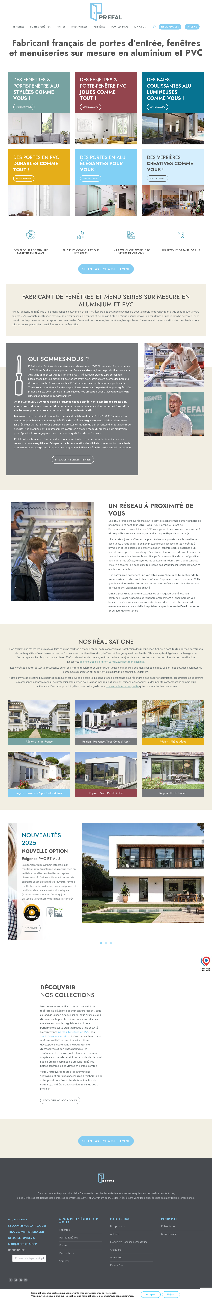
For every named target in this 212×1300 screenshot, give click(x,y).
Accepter (150, 1294)
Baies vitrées (66, 1253)
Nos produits (117, 1226)
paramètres (127, 1296)
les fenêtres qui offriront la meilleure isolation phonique (112, 662)
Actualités (116, 1257)
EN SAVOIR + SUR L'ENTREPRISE (73, 459)
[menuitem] (18, 27)
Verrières (64, 1261)
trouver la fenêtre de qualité (122, 686)
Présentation (168, 1226)
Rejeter (171, 1294)
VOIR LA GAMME (24, 107)
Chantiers (115, 1249)
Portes (63, 1245)
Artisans (114, 1234)
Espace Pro (116, 1265)
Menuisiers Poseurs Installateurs (128, 1242)
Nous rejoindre (169, 1234)
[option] (106, 873)
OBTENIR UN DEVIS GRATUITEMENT (106, 269)
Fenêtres (64, 1230)
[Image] (174, 365)
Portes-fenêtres (68, 1237)
